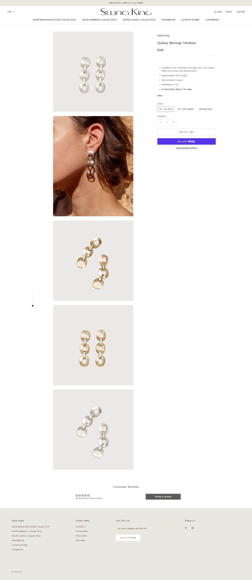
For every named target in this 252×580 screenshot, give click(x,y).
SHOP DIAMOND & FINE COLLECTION (54, 19)
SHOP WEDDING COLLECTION (99, 19)
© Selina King (17, 572)
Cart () (241, 11)
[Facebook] (165, 95)
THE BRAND (168, 19)
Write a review (163, 496)
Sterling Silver (205, 109)
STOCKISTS (81, 536)
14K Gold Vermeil (186, 109)
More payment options (186, 148)
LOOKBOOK (212, 19)
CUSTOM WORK (190, 19)
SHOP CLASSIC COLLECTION (139, 19)
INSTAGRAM (82, 531)
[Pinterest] (173, 95)
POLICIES (80, 540)
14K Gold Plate (165, 109)
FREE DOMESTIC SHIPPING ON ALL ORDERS (126, 3)
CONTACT (81, 527)
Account (218, 12)
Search (229, 12)
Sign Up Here (128, 538)
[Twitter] (169, 95)
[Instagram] (193, 527)
